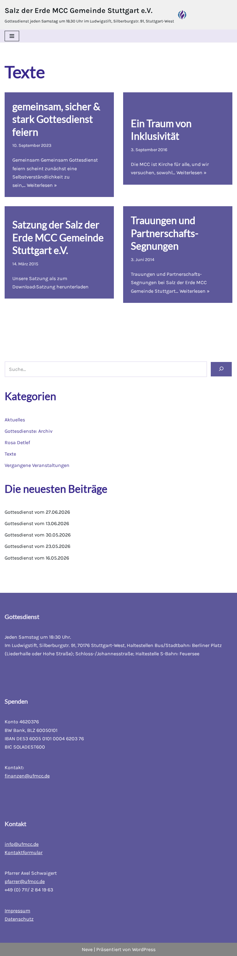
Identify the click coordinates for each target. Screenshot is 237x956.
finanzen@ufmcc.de (27, 776)
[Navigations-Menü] (12, 36)
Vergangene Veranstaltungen (37, 465)
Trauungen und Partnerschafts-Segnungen (164, 233)
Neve (87, 949)
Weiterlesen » (42, 185)
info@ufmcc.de (22, 844)
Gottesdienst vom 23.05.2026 (37, 546)
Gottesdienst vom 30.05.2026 (38, 535)
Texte (10, 454)
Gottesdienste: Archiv (28, 431)
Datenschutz (19, 919)
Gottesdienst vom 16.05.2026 (37, 558)
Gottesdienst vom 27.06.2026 (37, 512)
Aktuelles (15, 420)
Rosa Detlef (17, 442)
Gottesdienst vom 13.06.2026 (37, 523)
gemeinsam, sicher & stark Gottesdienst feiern (56, 119)
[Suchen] (221, 369)
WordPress (144, 949)
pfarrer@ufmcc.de (25, 881)
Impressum (17, 911)
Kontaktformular (24, 852)
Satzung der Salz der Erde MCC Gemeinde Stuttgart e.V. (58, 237)
